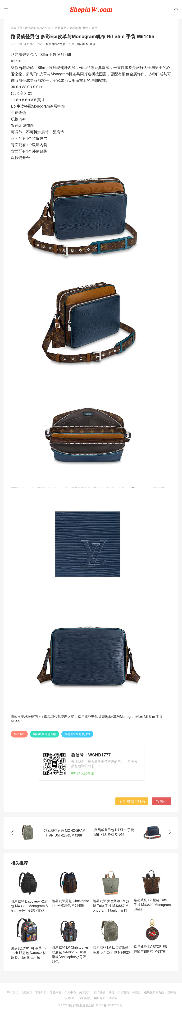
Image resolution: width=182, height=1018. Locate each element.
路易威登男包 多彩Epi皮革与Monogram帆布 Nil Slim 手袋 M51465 (87, 719)
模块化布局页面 (154, 992)
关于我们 (85, 992)
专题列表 (40, 992)
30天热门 (12, 992)
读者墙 (113, 998)
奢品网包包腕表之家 (38, 28)
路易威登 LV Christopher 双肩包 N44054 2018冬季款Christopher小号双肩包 (70, 954)
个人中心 (70, 992)
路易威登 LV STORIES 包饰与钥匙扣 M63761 (150, 949)
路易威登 (60, 28)
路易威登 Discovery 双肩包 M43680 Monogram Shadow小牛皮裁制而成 (29, 906)
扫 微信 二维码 (132, 801)
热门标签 (85, 998)
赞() (161, 801)
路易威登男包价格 (44, 734)
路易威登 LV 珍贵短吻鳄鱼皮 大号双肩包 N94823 (111, 950)
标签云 (136, 992)
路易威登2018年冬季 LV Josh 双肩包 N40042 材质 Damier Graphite (28, 952)
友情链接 (99, 992)
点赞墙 (171, 992)
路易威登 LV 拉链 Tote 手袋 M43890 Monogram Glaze (152, 904)
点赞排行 (70, 998)
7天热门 (27, 992)
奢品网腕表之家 (56, 44)
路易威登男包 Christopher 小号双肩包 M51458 (70, 903)
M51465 (19, 734)
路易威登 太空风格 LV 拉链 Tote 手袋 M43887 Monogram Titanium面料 (111, 905)
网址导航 (99, 998)
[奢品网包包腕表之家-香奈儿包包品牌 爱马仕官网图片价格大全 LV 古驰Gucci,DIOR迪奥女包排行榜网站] (91, 9)
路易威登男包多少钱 (77, 734)
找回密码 (123, 992)
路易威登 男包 (79, 28)
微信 (111, 992)
